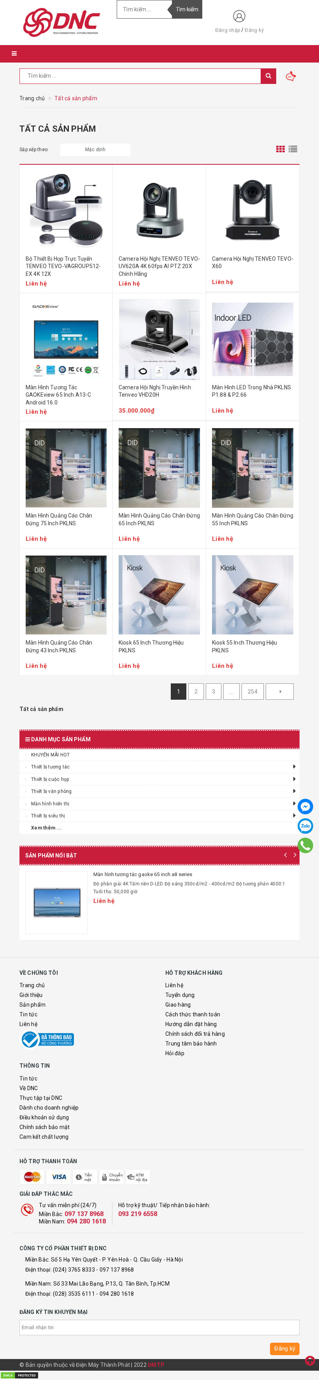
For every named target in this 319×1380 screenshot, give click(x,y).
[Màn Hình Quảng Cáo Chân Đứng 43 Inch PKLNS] (66, 594)
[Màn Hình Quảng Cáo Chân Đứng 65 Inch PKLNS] (159, 467)
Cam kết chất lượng (44, 1137)
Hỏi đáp (174, 1053)
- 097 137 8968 (115, 1270)
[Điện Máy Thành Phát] (62, 22)
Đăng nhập (227, 30)
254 (253, 691)
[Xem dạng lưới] (280, 149)
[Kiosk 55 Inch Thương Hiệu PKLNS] (252, 594)
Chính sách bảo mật (44, 1127)
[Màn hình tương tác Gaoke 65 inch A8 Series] (56, 902)
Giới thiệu (31, 995)
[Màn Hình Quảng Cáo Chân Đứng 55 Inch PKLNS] (252, 467)
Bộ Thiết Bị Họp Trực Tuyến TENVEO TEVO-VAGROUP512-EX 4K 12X (63, 266)
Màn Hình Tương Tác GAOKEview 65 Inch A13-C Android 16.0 (58, 395)
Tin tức (28, 1014)
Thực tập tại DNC (40, 1098)
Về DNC (28, 1088)
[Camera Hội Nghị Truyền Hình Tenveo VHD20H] (159, 339)
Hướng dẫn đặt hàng (191, 1024)
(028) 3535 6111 (74, 1294)
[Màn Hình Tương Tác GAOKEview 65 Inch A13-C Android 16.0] (66, 339)
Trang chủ (32, 985)
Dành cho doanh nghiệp (49, 1108)
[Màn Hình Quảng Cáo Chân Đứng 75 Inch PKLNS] (66, 467)
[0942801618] (306, 845)
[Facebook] (305, 806)
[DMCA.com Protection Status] (19, 1375)
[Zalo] (305, 826)
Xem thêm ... (46, 828)
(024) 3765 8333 (74, 1270)
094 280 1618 (86, 1221)
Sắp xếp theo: (34, 149)
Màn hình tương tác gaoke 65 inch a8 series (142, 874)
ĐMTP (156, 1365)
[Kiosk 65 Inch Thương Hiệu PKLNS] (159, 594)
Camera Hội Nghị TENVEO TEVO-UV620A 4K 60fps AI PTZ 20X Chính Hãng (159, 266)
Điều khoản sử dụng (44, 1117)
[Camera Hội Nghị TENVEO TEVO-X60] (252, 211)
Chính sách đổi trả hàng (195, 1034)
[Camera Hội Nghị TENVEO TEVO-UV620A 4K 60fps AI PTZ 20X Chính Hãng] (159, 211)
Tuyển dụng (180, 995)
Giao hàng (178, 1005)
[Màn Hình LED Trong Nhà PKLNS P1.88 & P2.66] (252, 339)
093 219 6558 (138, 1214)
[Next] (280, 691)
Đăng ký (254, 30)
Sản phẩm (32, 1005)
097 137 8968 (84, 1214)
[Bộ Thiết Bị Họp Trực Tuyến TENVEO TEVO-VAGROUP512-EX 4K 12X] (66, 211)
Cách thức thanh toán (192, 1014)
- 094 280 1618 (115, 1294)
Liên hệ (28, 1024)
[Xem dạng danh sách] (293, 149)
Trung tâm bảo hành (191, 1043)
